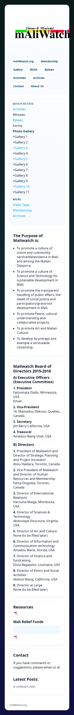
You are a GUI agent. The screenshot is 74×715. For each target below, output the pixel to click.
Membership (49, 61)
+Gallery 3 (20, 148)
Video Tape (21, 205)
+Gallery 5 (20, 159)
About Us (37, 86)
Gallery (18, 69)
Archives (39, 78)
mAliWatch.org (23, 61)
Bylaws (49, 69)
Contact (18, 86)
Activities (19, 78)
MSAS (33, 69)
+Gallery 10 (21, 186)
